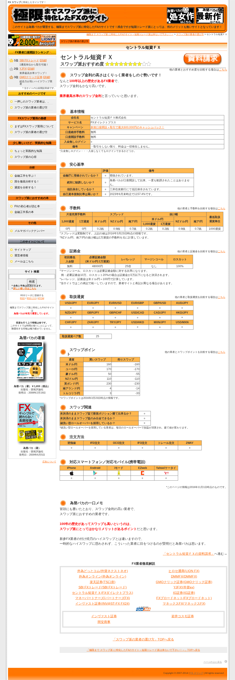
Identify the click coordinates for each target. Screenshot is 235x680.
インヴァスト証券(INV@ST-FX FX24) (102, 603)
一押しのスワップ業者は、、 (32, 101)
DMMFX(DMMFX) (184, 576)
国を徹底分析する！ (26, 181)
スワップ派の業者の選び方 (190, 34)
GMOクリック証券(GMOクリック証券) (184, 582)
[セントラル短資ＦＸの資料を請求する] (202, 64)
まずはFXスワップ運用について (34, 126)
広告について (49, 461)
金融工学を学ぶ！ (25, 175)
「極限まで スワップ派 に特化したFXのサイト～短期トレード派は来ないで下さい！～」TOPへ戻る (143, 650)
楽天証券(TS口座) (102, 582)
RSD (22, 298)
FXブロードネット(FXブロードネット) (184, 598)
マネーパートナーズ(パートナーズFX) (102, 598)
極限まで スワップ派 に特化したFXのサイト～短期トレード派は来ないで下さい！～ (130, 34)
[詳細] (43, 60)
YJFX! (23, 68)
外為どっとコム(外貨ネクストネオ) (102, 571)
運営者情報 (21, 255)
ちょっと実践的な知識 (28, 151)
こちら (223, 69)
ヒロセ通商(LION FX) (183, 571)
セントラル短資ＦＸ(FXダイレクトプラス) (102, 593)
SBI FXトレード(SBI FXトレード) (102, 587)
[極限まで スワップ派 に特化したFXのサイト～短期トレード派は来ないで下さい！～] (60, 21)
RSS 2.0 (31, 298)
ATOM (41, 298)
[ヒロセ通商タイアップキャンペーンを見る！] (32, 45)
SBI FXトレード (29, 60)
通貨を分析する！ (25, 187)
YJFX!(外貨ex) (183, 587)
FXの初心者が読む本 (27, 206)
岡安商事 (104, 622)
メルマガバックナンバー (29, 230)
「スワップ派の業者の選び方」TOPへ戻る (143, 639)
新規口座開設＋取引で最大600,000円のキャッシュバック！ (127, 127)
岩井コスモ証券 (182, 616)
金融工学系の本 (24, 212)
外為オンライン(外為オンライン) (102, 576)
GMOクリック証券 (31, 77)
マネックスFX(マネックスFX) (184, 603)
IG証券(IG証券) (184, 593)
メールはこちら (24, 261)
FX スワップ (196, 673)
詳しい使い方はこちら (24, 288)
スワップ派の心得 (25, 157)
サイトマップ (22, 249)
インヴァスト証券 (104, 616)
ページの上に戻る (213, 662)
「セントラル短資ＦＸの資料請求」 (188, 553)
